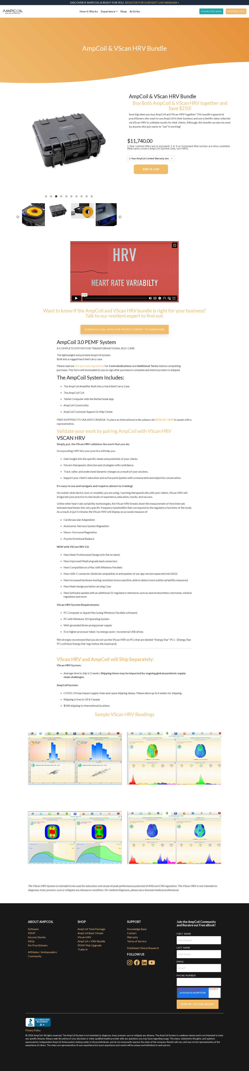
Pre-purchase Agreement (89, 365)
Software (33, 929)
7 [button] (76, 196)
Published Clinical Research (143, 948)
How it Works (89, 11)
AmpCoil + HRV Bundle (91, 941)
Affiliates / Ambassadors (42, 952)
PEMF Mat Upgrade (89, 945)
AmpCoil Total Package (91, 929)
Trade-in (83, 949)
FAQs (31, 941)
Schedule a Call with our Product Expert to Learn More (124, 329)
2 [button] (51, 196)
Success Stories (37, 937)
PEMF (31, 933)
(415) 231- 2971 (236, 11)
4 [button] (61, 196)
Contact (132, 933)
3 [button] (56, 196)
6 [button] (71, 196)
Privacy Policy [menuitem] (32, 1030)
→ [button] (120, 217)
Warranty (132, 937)
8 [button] (81, 196)
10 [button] (92, 196)
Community (35, 956)
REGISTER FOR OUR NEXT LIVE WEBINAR (151, 2)
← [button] (17, 217)
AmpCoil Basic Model (90, 933)
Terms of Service (136, 941)
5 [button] (66, 196)
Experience (108, 11)
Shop (123, 11)
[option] (69, 141)
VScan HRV (84, 937)
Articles (135, 11)
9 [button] (86, 196)
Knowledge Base (211, 11)
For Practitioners (38, 945)
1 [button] (46, 196)
